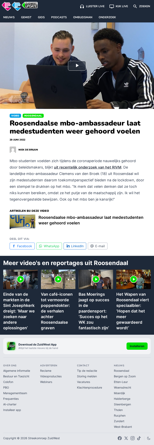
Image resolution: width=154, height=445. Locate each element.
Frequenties (11, 398)
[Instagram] (133, 438)
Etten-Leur (121, 382)
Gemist (26, 17)
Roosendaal (33, 115)
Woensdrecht (122, 387)
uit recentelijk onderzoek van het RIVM (87, 167)
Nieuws (9, 17)
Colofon (8, 382)
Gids (41, 17)
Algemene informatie (16, 370)
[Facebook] (120, 438)
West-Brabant (123, 426)
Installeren (137, 346)
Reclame (45, 370)
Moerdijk (119, 393)
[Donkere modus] (149, 438)
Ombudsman (82, 17)
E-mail (100, 246)
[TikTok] (139, 438)
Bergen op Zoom (125, 376)
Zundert (119, 421)
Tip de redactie (87, 370)
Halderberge (122, 398)
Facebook (24, 246)
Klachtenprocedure (89, 387)
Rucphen (120, 415)
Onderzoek (107, 17)
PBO (6, 387)
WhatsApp (51, 246)
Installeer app (12, 410)
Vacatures (83, 382)
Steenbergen (122, 404)
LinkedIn (77, 246)
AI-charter (9, 404)
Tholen (118, 410)
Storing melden (87, 376)
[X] (126, 438)
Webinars (46, 382)
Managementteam (15, 393)
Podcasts (59, 17)
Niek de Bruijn (28, 149)
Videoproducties (51, 376)
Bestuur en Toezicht (16, 376)
